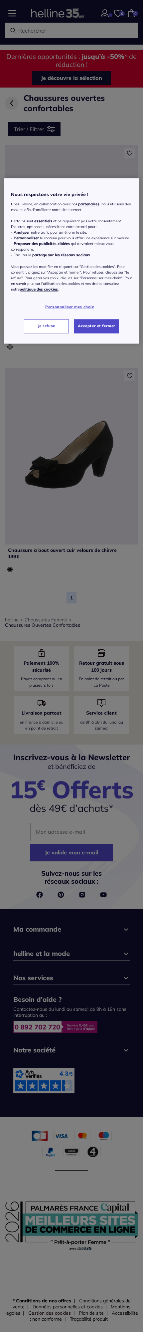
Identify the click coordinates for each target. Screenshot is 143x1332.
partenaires (88, 204)
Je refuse (46, 326)
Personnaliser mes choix (69, 307)
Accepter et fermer (96, 326)
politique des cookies (39, 289)
